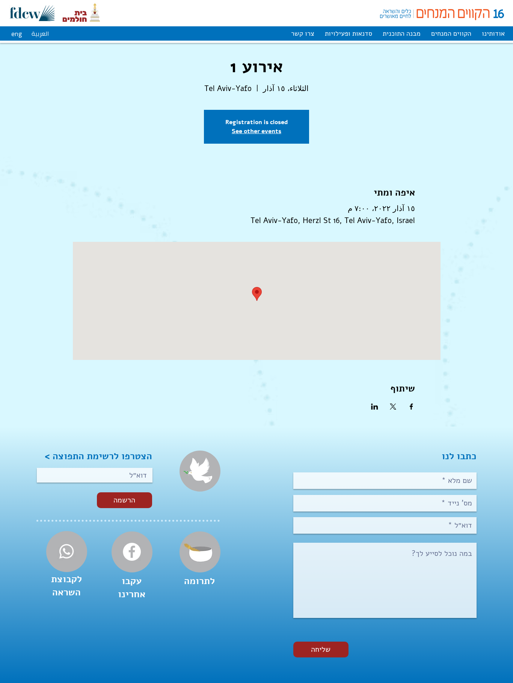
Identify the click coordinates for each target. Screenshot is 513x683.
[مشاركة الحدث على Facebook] (411, 407)
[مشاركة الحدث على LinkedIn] (374, 407)
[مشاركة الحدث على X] (393, 407)
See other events (256, 131)
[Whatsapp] (66, 551)
